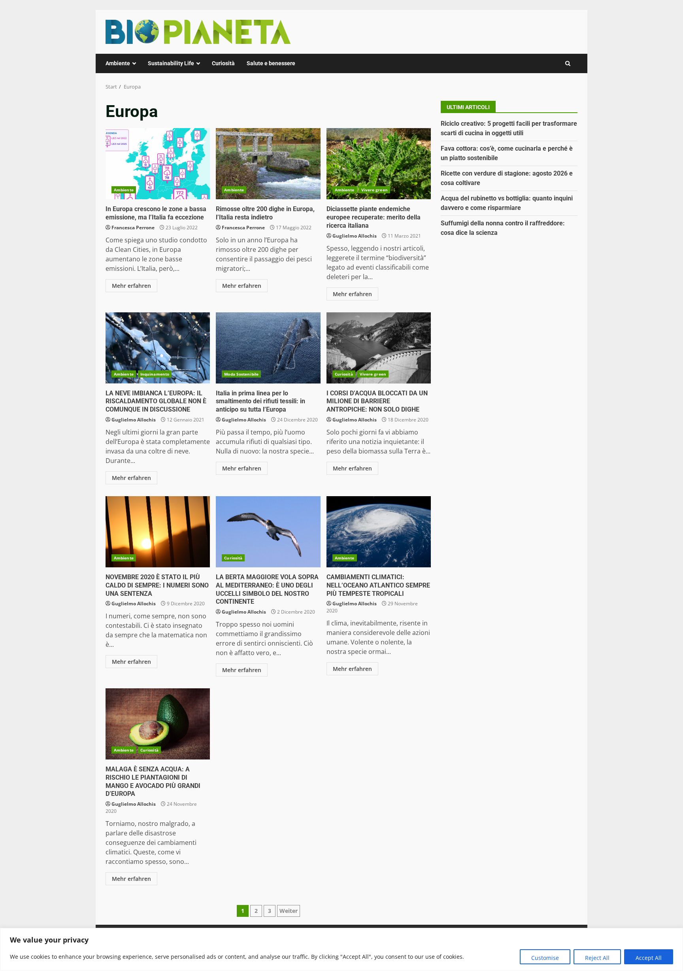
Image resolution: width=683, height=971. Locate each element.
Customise (545, 958)
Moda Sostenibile (241, 374)
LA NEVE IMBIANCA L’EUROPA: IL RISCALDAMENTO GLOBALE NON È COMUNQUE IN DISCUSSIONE (158, 347)
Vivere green (374, 190)
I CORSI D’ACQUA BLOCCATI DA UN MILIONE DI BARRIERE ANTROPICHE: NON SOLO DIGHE (378, 347)
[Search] (567, 63)
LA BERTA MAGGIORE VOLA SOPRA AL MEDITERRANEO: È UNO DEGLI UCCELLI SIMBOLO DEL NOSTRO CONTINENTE (268, 531)
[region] (341, 949)
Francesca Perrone (133, 227)
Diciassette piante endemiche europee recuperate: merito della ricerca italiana (378, 163)
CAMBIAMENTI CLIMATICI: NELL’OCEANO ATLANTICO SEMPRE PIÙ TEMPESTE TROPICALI (378, 531)
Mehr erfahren (131, 285)
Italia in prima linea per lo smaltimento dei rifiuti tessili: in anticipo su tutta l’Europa (268, 347)
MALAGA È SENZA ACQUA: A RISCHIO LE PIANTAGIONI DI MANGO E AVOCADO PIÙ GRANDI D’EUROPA (158, 723)
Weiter (288, 910)
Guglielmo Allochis (354, 235)
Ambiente (118, 63)
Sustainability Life (171, 63)
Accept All (649, 958)
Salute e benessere (271, 63)
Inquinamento (154, 374)
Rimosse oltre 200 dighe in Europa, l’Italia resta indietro (268, 163)
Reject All (597, 958)
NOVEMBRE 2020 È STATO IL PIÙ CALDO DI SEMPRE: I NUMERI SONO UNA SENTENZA (158, 531)
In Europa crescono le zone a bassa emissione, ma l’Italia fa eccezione (158, 163)
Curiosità (223, 63)
